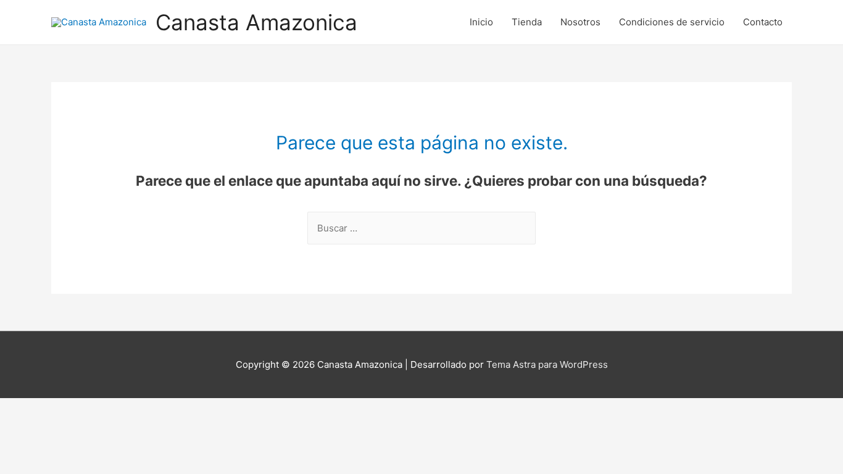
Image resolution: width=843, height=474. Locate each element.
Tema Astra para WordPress (547, 364)
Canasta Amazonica (256, 22)
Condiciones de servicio (672, 22)
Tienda (527, 22)
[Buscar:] (421, 228)
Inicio (481, 22)
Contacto (763, 22)
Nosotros (580, 22)
